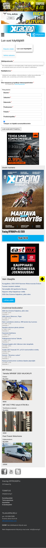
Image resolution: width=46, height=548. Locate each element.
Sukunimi (7, 97)
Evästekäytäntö (7, 504)
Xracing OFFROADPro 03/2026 (13, 231)
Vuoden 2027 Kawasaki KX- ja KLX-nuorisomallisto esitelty (20, 350)
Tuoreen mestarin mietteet (11, 286)
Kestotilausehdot (7, 498)
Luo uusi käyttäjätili (24, 49)
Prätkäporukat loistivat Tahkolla (12, 338)
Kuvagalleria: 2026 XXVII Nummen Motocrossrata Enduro (21, 283)
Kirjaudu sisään (8, 49)
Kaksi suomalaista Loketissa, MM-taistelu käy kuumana (19, 322)
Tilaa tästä (23, 238)
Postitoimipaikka (9, 116)
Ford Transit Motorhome (12, 436)
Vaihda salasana (9, 55)
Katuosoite (7, 102)
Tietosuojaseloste (7, 500)
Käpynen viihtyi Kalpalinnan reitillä (13, 292)
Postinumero (8, 107)
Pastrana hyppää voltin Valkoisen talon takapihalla (17, 344)
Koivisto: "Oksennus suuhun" (11, 355)
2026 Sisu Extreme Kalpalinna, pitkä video (16, 294)
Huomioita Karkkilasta (9, 333)
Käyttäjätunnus (6, 71)
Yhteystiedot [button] (6, 90)
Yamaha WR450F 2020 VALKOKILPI (17, 373)
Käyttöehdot (6, 502)
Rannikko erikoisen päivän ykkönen (13, 327)
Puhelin (6, 112)
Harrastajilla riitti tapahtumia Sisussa (14, 289)
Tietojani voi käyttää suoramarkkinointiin (17, 123)
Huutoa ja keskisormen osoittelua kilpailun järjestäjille (18, 361)
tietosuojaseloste (20, 84)
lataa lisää (8, 300)
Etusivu (18, 39)
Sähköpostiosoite (7, 61)
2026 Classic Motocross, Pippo (12, 316)
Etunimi (6, 92)
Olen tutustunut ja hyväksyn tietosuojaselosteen (17, 82)
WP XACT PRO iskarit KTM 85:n (16, 405)
